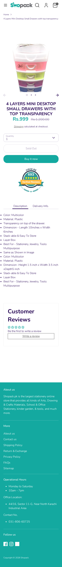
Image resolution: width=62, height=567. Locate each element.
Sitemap (8, 468)
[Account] (46, 4)
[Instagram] (11, 544)
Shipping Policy (12, 445)
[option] (31, 57)
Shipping (18, 126)
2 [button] (31, 95)
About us (9, 434)
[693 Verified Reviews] (31, 194)
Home (6, 14)
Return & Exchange (15, 451)
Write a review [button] (31, 336)
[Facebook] (5, 544)
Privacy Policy (11, 457)
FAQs (6, 463)
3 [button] (35, 95)
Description (20, 206)
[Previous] (4, 95)
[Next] (57, 95)
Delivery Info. (41, 206)
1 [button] (27, 95)
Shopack (25, 557)
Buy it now (31, 159)
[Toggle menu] (5, 5)
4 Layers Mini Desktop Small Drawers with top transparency (30, 18)
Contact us (10, 439)
